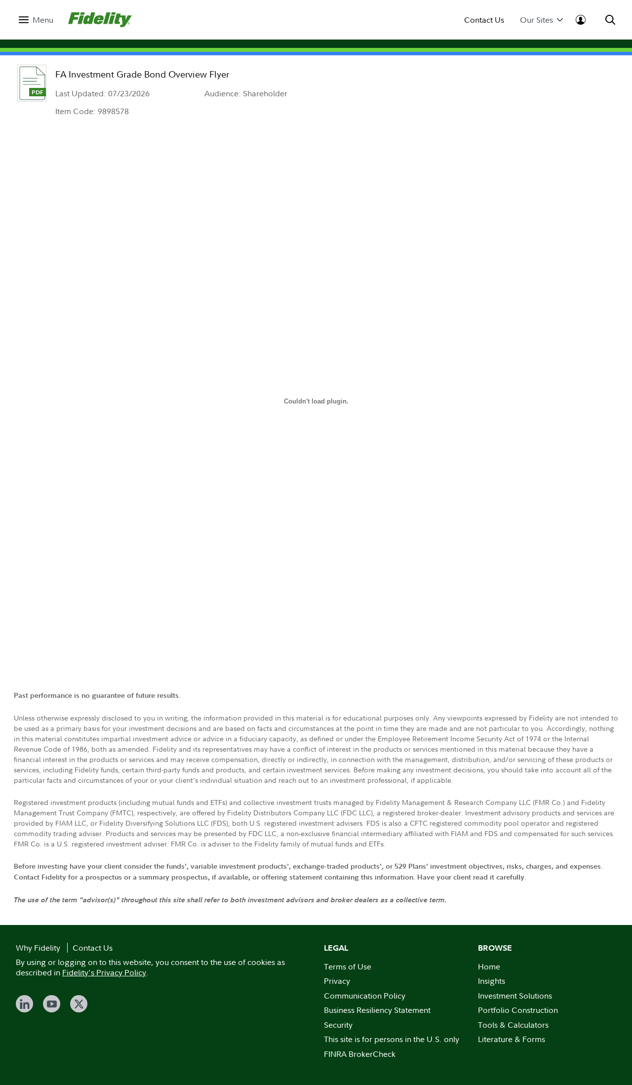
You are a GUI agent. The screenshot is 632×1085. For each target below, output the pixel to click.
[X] (78, 1003)
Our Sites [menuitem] (536, 20)
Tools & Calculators (513, 1024)
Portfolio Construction (518, 1010)
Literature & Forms (511, 1039)
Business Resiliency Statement (377, 1010)
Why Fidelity (38, 947)
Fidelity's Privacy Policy (104, 972)
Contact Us (484, 20)
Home (489, 966)
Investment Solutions (515, 995)
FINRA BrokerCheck (359, 1053)
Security (338, 1024)
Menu (43, 20)
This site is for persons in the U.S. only (391, 1039)
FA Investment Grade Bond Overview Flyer (142, 74)
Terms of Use (347, 966)
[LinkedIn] (24, 1003)
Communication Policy (364, 995)
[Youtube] (51, 1003)
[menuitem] (36, 20)
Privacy (337, 980)
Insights (491, 980)
